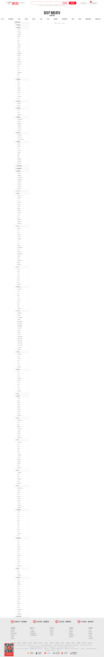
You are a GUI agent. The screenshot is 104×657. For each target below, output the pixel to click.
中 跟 (18, 422)
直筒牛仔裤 (19, 338)
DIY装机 (90, 631)
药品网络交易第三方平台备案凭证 (71, 645)
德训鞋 (18, 413)
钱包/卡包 (19, 505)
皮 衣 (18, 230)
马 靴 (18, 465)
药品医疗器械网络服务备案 (46, 645)
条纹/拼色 (19, 161)
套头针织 (19, 197)
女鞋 (73, 19)
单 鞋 (18, 418)
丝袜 (43, 5)
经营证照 (46, 648)
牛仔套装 (19, 181)
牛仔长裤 (19, 347)
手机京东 (46, 643)
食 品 (18, 74)
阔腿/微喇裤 (19, 325)
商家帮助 (35, 643)
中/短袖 (18, 152)
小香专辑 (19, 128)
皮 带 (18, 553)
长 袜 (18, 516)
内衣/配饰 (64, 19)
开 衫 (18, 148)
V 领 (18, 297)
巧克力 (18, 611)
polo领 (18, 299)
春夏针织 (19, 223)
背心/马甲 (19, 150)
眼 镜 (18, 529)
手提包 (18, 490)
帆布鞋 (18, 402)
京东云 (58, 650)
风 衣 (18, 232)
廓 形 (18, 282)
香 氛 (18, 601)
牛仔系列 (19, 96)
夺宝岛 (90, 630)
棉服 (18, 258)
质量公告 (73, 643)
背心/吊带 (19, 289)
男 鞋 (18, 557)
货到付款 (51, 630)
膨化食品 (19, 584)
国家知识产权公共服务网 (73, 653)
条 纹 (18, 275)
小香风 (18, 236)
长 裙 (18, 364)
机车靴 (18, 461)
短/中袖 (18, 380)
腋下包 (18, 492)
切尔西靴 (19, 455)
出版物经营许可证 (52, 646)
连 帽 (18, 215)
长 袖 (18, 382)
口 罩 (18, 605)
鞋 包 (18, 112)
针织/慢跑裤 (19, 317)
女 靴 (18, 439)
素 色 (18, 156)
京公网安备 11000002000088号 (18, 645)
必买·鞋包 (19, 137)
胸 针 (18, 522)
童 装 (18, 568)
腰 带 (18, 520)
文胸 (53, 5)
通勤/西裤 (19, 53)
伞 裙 (18, 356)
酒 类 (18, 588)
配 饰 (18, 66)
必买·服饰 (19, 135)
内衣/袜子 (19, 61)
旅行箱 (18, 500)
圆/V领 (18, 144)
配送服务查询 (33, 633)
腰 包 (18, 494)
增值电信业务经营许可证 (92, 648)
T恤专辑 (19, 121)
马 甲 (18, 241)
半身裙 (18, 47)
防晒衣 (18, 262)
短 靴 (18, 448)
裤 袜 (18, 518)
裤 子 (18, 542)
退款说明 (71, 633)
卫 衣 (18, 293)
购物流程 (13, 630)
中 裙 (18, 362)
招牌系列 (18, 117)
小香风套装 (19, 177)
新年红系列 (19, 616)
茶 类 (18, 586)
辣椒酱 (18, 581)
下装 (48, 19)
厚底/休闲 (19, 479)
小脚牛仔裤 (19, 336)
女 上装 (18, 190)
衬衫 (18, 85)
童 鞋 (18, 572)
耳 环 (18, 531)
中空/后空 (19, 428)
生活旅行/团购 (14, 633)
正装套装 (19, 184)
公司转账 (51, 635)
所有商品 (18, 24)
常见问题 (13, 635)
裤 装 (18, 81)
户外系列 (19, 130)
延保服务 (90, 633)
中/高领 (18, 146)
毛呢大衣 (19, 251)
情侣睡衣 (56, 5)
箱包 (80, 19)
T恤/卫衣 (19, 44)
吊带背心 (63, 5)
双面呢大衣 (19, 260)
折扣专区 (18, 101)
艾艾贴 (18, 603)
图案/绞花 (19, 219)
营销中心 (41, 643)
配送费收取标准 (33, 635)
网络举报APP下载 (65, 653)
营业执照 (82, 648)
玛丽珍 (18, 431)
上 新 (19, 19)
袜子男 (46, 5)
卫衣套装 (19, 186)
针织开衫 (19, 32)
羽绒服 (18, 59)
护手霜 (18, 596)
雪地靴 (18, 463)
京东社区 (62, 643)
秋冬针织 (19, 195)
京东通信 (90, 636)
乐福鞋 (18, 433)
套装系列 (18, 171)
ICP (38, 645)
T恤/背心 (19, 88)
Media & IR (90, 643)
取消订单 (71, 636)
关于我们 (14, 643)
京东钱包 (53, 650)
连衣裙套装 (19, 179)
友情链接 (51, 643)
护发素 (18, 592)
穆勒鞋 (18, 426)
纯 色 (18, 217)
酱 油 (18, 579)
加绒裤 (18, 319)
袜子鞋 (18, 411)
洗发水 (18, 590)
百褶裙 (18, 358)
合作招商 (30, 643)
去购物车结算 (93, 3)
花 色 (18, 376)
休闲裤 (18, 55)
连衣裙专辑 (19, 119)
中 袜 (18, 514)
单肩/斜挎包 (19, 488)
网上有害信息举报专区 (56, 653)
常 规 (18, 280)
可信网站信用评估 (31, 653)
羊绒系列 (18, 141)
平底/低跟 (19, 420)
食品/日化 (98, 19)
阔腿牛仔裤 (19, 340)
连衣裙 (55, 19)
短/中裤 (18, 332)
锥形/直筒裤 (19, 321)
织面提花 (19, 159)
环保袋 (18, 498)
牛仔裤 (18, 51)
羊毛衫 (18, 204)
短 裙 (18, 360)
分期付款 (51, 633)
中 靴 (18, 450)
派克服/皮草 (19, 247)
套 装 (33, 19)
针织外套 (19, 234)
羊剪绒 (18, 245)
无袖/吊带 (19, 378)
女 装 (18, 110)
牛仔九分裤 (19, 345)
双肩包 (18, 496)
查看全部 (19, 114)
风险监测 (68, 643)
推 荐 (26, 19)
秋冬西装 (19, 239)
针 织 (18, 371)
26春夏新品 (19, 168)
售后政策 (71, 630)
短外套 (18, 228)
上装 (41, 19)
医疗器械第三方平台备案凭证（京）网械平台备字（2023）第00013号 (64, 648)
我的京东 (84, 3)
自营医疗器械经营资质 (58, 645)
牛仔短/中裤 (19, 343)
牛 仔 (18, 243)
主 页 (2, 19)
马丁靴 (18, 457)
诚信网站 (48, 653)
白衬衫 (18, 269)
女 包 (18, 70)
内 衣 (18, 512)
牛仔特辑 (19, 125)
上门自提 (32, 630)
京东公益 (84, 643)
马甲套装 (19, 173)
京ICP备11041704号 (31, 645)
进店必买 (18, 132)
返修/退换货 (71, 635)
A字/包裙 (19, 354)
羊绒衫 (18, 57)
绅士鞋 (18, 435)
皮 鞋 (18, 559)
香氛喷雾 (19, 613)
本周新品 (18, 108)
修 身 (18, 277)
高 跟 (18, 424)
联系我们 (19, 643)
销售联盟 (57, 643)
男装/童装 (88, 19)
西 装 (18, 40)
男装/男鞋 (19, 538)
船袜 (60, 5)
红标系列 (18, 79)
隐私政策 (78, 643)
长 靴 (18, 452)
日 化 (18, 76)
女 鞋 (18, 68)
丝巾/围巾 (19, 64)
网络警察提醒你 (39, 653)
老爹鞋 (18, 407)
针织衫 (18, 29)
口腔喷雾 (19, 609)
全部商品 (10, 19)
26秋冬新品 (19, 165)
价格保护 (71, 631)
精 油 (18, 607)
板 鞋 (18, 400)
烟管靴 (18, 459)
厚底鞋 (18, 409)
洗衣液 (18, 599)
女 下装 (18, 310)
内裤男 (40, 5)
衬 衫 (18, 38)
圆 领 (18, 295)
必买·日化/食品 (20, 139)
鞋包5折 (19, 105)
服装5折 (19, 103)
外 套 (18, 42)
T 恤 (18, 291)
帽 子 (18, 535)
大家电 (12, 636)
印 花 (18, 273)
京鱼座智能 (91, 638)
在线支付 (51, 631)
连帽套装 (19, 175)
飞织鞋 (18, 404)
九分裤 (18, 330)
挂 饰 (18, 527)
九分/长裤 (19, 328)
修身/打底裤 (19, 323)
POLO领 (19, 212)
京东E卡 (90, 635)
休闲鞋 (18, 396)
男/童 (18, 154)
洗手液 (18, 594)
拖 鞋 (18, 481)
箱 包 (18, 485)
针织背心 (19, 34)
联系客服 (13, 638)
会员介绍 (13, 631)
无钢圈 (50, 5)
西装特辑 (19, 123)
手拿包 (18, 503)
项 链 (18, 524)
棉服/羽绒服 (19, 253)
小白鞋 (18, 398)
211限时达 (32, 631)
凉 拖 (18, 470)
